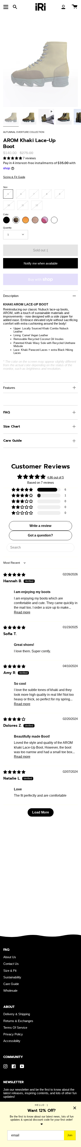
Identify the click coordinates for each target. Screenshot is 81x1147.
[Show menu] (6, 7)
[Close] (75, 1108)
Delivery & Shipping (16, 1014)
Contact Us (11, 963)
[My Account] (63, 7)
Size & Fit (9, 970)
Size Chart (11, 426)
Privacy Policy (13, 1034)
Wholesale (10, 990)
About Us (9, 957)
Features (9, 387)
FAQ (6, 412)
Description (10, 296)
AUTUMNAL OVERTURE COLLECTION (23, 132)
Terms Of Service (15, 1027)
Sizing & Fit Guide (14, 177)
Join (69, 1135)
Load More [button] (40, 812)
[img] (14, 575)
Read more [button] (22, 612)
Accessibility (11, 1041)
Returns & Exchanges (18, 1021)
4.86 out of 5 (55, 477)
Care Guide (12, 440)
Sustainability (12, 977)
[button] (13, 158)
